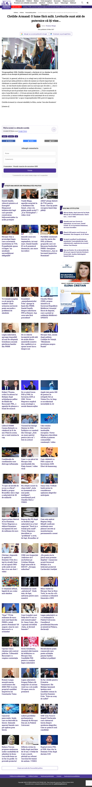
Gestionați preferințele (47, 776)
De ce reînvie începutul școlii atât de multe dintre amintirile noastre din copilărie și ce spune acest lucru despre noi (29, 341)
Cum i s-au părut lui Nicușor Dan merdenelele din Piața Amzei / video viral (29, 464)
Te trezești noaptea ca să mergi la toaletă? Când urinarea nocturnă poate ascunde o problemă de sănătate (10, 306)
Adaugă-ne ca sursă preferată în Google (35, 34)
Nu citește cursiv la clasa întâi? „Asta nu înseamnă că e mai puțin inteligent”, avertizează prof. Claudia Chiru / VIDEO (29, 493)
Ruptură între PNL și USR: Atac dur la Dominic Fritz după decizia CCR (49, 750)
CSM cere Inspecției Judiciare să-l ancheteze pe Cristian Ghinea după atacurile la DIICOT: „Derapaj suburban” (29, 562)
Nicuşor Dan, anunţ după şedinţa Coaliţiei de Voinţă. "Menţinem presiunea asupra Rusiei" (49, 340)
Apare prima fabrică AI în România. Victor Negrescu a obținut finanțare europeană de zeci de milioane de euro (10, 525)
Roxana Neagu (51, 26)
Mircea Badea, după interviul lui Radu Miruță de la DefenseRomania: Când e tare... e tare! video (76, 214)
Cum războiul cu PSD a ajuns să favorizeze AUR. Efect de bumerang (49, 462)
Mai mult (45, 5)
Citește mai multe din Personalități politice (29, 768)
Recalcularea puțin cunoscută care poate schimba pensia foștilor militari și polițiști (49, 653)
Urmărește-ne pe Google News (62, 34)
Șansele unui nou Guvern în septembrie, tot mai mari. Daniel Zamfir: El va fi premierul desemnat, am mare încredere (29, 243)
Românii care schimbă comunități (25, 3)
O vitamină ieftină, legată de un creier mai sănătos (10, 590)
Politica (22, 12)
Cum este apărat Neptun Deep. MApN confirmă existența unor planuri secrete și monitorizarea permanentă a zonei (49, 526)
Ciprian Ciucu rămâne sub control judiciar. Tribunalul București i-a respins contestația (10, 653)
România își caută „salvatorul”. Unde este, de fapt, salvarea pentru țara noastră (29, 593)
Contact (59, 776)
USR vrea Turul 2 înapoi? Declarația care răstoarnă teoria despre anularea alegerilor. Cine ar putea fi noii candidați (49, 723)
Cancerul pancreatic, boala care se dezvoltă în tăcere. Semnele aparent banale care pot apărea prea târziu (10, 723)
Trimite (29, 170)
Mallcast (73, 3)
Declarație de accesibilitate (72, 776)
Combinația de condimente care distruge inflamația (10, 461)
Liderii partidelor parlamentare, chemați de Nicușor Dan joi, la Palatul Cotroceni (29, 720)
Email (52, 141)
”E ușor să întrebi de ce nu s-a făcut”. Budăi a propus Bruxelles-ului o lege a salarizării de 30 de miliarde (10, 491)
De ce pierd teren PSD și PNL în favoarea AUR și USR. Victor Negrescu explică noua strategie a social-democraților (29, 399)
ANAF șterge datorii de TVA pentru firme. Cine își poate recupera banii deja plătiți (49, 205)
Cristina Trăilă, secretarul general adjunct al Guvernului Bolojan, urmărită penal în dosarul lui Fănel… (52, 7)
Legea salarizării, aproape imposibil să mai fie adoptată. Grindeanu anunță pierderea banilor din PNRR (10, 340)
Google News (22, 131)
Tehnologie (64, 3)
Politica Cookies (33, 776)
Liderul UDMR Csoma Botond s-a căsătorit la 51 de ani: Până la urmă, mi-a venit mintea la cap (10, 431)
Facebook (10, 141)
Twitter (31, 141)
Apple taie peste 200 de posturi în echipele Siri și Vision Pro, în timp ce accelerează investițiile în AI (49, 398)
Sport (56, 3)
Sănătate (42, 3)
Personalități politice (30, 12)
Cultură (49, 3)
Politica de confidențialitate (18, 776)
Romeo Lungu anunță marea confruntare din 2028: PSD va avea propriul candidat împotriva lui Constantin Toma (9, 687)
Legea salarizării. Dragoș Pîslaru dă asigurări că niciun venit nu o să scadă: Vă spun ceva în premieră (29, 686)
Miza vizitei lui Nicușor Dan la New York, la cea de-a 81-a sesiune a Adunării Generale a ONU (49, 593)
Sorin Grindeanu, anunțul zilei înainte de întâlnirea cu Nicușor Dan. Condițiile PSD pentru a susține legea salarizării (29, 655)
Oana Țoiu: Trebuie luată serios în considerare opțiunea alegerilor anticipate (49, 490)
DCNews (6, 5)
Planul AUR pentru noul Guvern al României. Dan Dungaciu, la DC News (76, 233)
